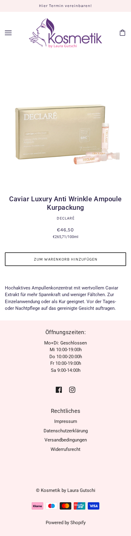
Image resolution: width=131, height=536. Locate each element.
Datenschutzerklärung (66, 431)
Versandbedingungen (65, 440)
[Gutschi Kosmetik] (65, 32)
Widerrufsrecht (65, 449)
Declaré (66, 218)
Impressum (65, 421)
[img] (59, 389)
